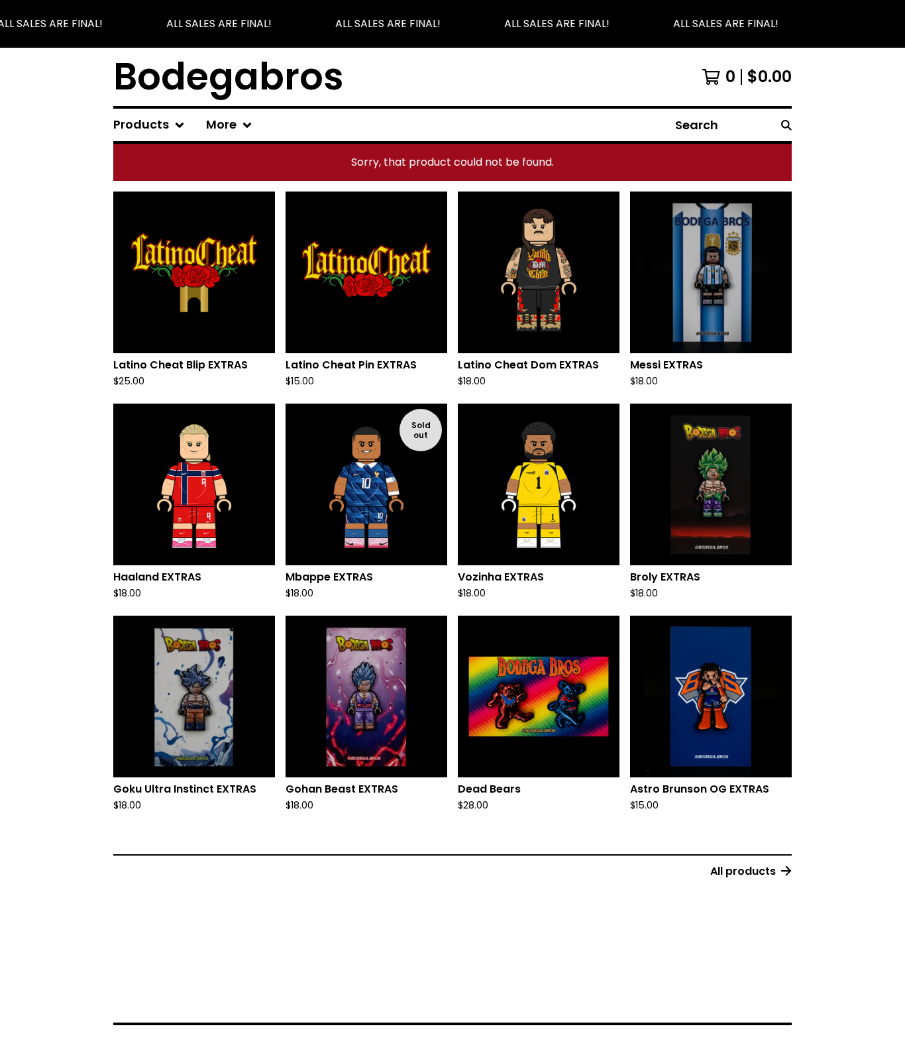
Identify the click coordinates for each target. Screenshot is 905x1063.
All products (743, 871)
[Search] (786, 125)
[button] (452, 24)
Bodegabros (228, 76)
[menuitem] (149, 125)
